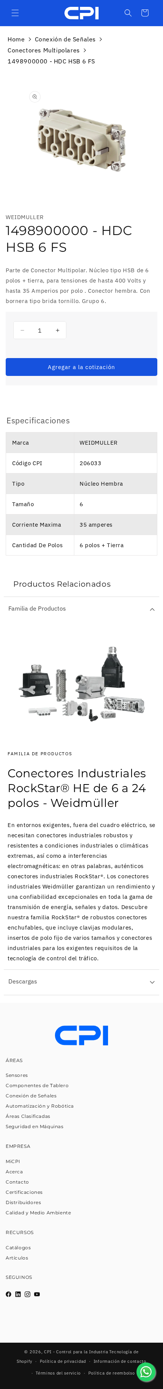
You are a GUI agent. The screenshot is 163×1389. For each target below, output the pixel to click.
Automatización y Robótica (40, 1106)
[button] (15, 13)
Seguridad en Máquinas (35, 1126)
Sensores (17, 1075)
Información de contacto (120, 1361)
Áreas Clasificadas (28, 1116)
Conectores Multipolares (44, 50)
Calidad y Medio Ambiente (38, 1212)
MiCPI (13, 1161)
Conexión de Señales (65, 39)
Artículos (17, 1258)
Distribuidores (23, 1202)
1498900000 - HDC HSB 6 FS (51, 61)
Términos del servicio (58, 1373)
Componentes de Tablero (37, 1085)
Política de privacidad (63, 1361)
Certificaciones (24, 1192)
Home (16, 39)
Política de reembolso (111, 1373)
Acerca (14, 1171)
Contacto (17, 1182)
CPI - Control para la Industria (76, 1351)
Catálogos (18, 1247)
